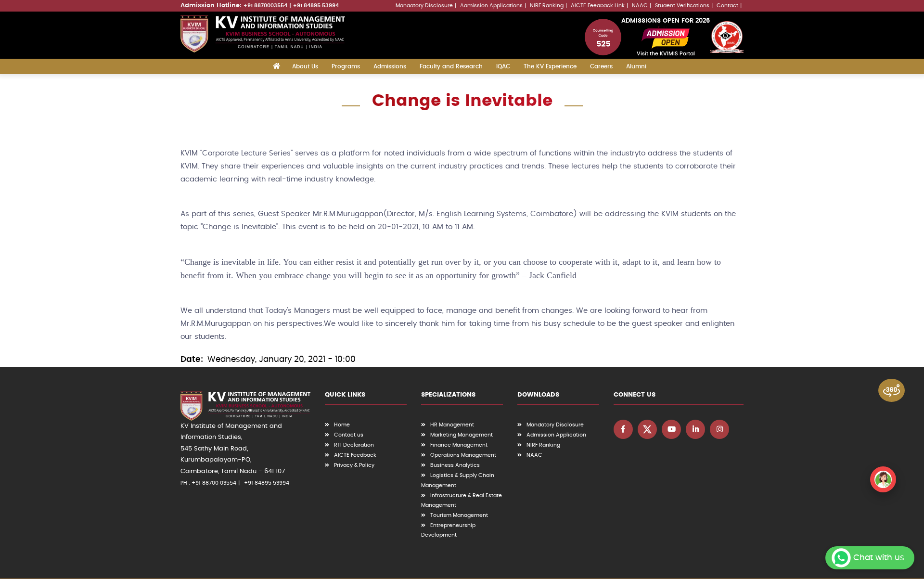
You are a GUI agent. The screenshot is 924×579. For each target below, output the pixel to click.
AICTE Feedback (355, 455)
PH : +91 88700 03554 (208, 483)
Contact (727, 5)
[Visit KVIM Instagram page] (719, 429)
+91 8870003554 (265, 5)
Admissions (389, 66)
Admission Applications (491, 5)
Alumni (636, 66)
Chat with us (878, 557)
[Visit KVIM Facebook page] (623, 429)
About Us (305, 66)
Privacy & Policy (354, 465)
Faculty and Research (451, 66)
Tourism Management (459, 515)
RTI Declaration (354, 445)
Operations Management (463, 455)
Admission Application (556, 434)
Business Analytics (455, 465)
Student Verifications (682, 5)
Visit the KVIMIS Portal (666, 53)
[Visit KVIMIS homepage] (262, 33)
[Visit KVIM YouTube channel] (671, 429)
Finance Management (459, 445)
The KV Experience (550, 66)
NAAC (640, 5)
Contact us (348, 434)
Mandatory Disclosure (424, 5)
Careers (601, 66)
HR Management (452, 424)
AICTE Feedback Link (598, 5)
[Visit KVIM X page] (647, 429)
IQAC (503, 66)
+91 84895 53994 (316, 5)
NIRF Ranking (547, 5)
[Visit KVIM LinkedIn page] (695, 429)
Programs (346, 66)
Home (342, 424)
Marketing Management (461, 434)
